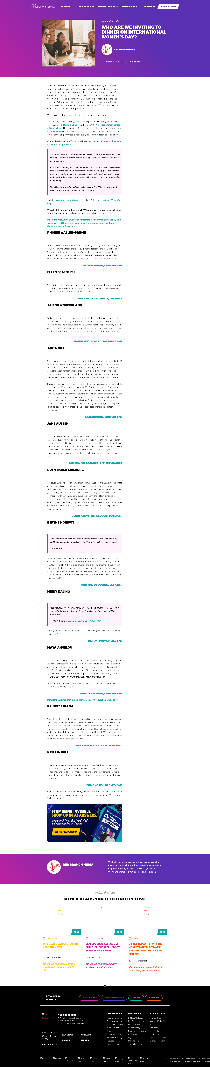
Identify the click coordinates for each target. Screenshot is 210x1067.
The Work (65, 6)
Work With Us (168, 6)
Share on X (70, 226)
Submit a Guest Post (158, 1037)
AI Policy (206, 1061)
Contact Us (154, 1031)
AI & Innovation (136, 967)
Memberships (129, 6)
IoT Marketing (133, 1034)
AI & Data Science (135, 1044)
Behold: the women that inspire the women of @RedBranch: (77, 699)
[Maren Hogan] (104, 910)
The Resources (106, 6)
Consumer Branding (115, 1024)
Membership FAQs (157, 1021)
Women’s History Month (68, 200)
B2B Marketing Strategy (54, 963)
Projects (149, 6)
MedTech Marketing (136, 1021)
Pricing (153, 1024)
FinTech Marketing (135, 1024)
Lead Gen (136, 997)
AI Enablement (90, 997)
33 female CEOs (69, 124)
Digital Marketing (114, 1034)
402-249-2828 (49, 1044)
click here (82, 1023)
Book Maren (155, 1028)
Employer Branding (114, 1037)
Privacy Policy (176, 1061)
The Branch (84, 6)
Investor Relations (192, 1061)
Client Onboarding (157, 1041)
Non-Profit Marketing (137, 1031)
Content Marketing (114, 997)
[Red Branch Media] (54, 873)
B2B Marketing (134, 1028)
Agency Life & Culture (112, 21)
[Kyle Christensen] (61, 910)
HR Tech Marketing (135, 1018)
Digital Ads (154, 997)
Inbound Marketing (114, 1018)
